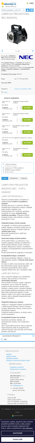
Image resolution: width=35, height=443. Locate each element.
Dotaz (5, 92)
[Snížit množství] (21, 109)
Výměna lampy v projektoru (18, 369)
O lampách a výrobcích (17, 367)
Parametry (14, 178)
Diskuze (23, 178)
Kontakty (9, 354)
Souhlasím (17, 439)
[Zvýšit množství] (21, 107)
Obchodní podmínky (12, 358)
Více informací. (27, 428)
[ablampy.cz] (8, 2)
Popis (5, 178)
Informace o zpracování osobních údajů (18, 360)
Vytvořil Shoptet (18, 415)
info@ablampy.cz (18, 385)
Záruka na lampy (11, 356)
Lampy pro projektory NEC (22, 89)
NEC (5, 339)
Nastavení (17, 433)
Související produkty (11, 336)
